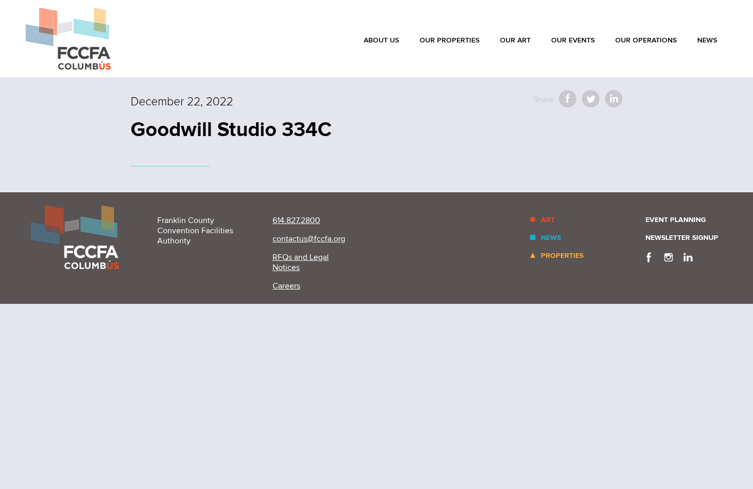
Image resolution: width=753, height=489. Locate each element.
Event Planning (675, 219)
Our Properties (449, 40)
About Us (381, 40)
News (707, 40)
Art (548, 219)
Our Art (515, 40)
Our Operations (646, 40)
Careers (286, 286)
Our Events (573, 40)
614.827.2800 (296, 220)
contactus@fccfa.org (309, 239)
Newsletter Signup (681, 237)
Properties (562, 255)
